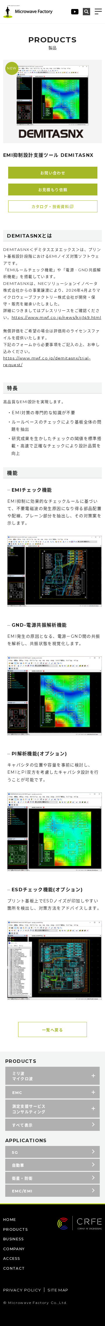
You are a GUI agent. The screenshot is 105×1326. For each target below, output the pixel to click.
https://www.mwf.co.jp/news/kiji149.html (57, 317)
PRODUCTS (15, 1229)
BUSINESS (13, 1239)
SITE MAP (58, 1290)
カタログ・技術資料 (50, 206)
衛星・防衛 (22, 1178)
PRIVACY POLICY (22, 1290)
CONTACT (14, 1268)
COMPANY (14, 1249)
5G (15, 1152)
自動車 (18, 1165)
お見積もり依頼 (53, 189)
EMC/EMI (22, 1191)
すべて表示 (22, 1125)
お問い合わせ (52, 172)
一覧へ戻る (52, 1029)
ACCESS (11, 1258)
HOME (9, 1219)
